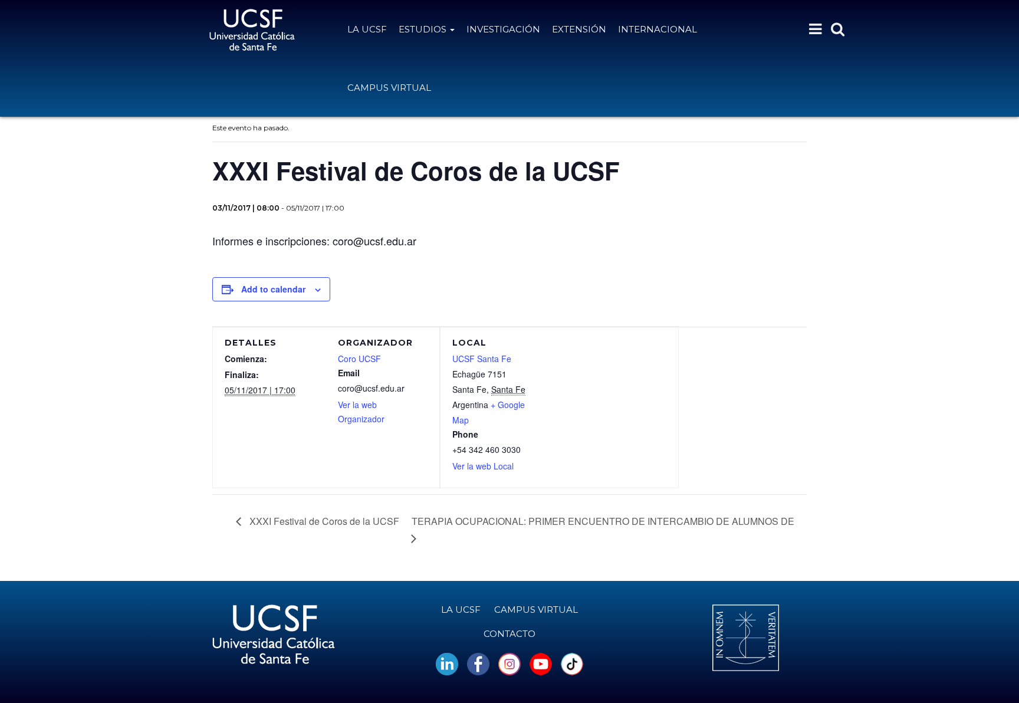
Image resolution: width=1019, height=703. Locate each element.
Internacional (657, 29)
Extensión (579, 29)
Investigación (503, 29)
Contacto (509, 633)
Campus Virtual (389, 87)
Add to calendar (273, 289)
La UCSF (367, 29)
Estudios (424, 29)
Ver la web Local (483, 466)
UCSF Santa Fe (481, 358)
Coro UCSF (359, 358)
